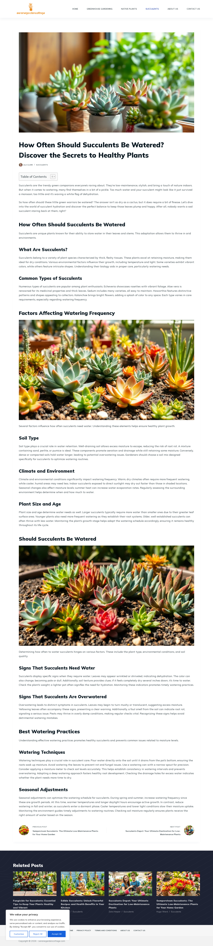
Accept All (56, 934)
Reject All (37, 934)
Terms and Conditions (106, 930)
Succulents (152, 9)
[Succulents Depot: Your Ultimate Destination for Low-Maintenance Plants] (130, 883)
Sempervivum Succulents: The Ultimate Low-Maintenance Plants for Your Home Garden (177, 904)
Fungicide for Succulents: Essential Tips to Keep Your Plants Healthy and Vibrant (34, 904)
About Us (173, 9)
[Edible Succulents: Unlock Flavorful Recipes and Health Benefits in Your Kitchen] (82, 883)
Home (75, 9)
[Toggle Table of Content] (51, 176)
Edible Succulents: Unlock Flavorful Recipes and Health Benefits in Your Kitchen (82, 904)
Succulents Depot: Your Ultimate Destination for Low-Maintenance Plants (129, 904)
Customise (19, 934)
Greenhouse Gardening (99, 9)
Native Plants (129, 9)
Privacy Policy (84, 930)
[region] (38, 925)
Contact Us (193, 9)
